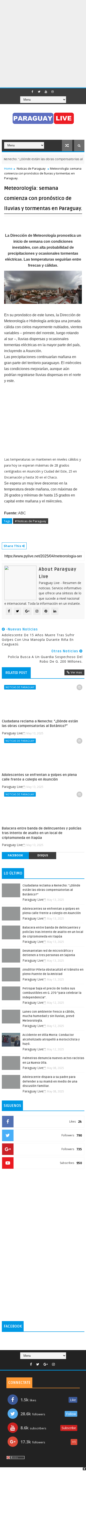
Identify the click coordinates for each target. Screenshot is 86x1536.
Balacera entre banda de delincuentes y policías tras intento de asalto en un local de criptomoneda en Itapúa (41, 833)
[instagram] (52, 91)
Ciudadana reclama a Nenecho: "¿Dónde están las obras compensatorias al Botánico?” (40, 723)
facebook (15, 855)
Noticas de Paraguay (31, 168)
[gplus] (45, 1364)
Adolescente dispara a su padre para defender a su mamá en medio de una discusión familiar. (49, 1081)
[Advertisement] (43, 43)
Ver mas (76, 672)
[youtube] (46, 91)
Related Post (16, 673)
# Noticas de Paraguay (30, 521)
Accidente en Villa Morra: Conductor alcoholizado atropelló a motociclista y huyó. (51, 1039)
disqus (42, 855)
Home (8, 168)
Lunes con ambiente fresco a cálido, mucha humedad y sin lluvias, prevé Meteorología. (48, 1016)
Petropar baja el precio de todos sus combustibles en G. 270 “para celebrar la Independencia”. (51, 993)
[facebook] (32, 91)
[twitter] (39, 91)
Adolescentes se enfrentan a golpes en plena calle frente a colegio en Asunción (39, 777)
